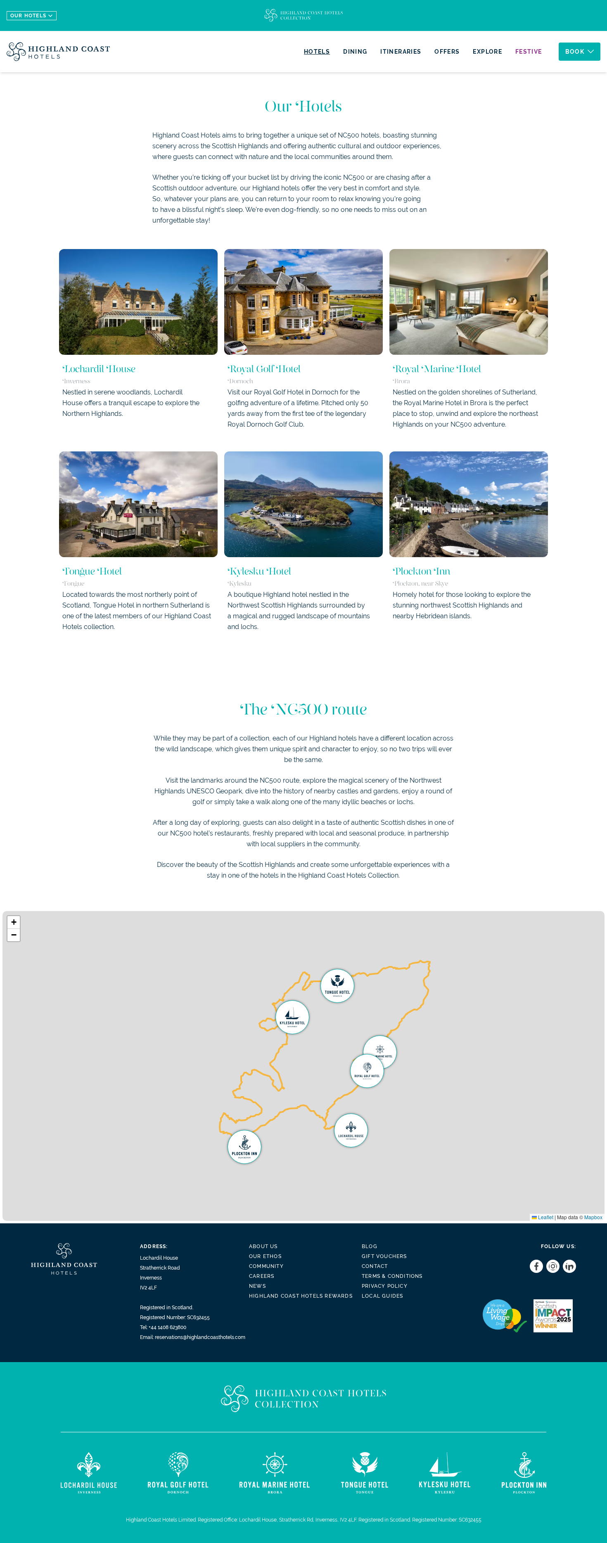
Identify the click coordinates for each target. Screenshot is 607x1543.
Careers (261, 1276)
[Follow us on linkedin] (568, 1266)
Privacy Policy (385, 1286)
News (257, 1286)
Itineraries (400, 51)
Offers (447, 51)
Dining (355, 51)
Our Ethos (265, 1256)
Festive (528, 51)
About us (263, 1246)
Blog (369, 1246)
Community (266, 1266)
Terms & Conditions (392, 1276)
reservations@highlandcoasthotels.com (200, 1337)
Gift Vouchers (384, 1256)
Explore (487, 51)
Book (574, 51)
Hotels (317, 51)
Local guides (382, 1296)
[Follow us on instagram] (551, 1266)
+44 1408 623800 (167, 1327)
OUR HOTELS (28, 16)
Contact (375, 1266)
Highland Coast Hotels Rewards (301, 1296)
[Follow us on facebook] (534, 1266)
